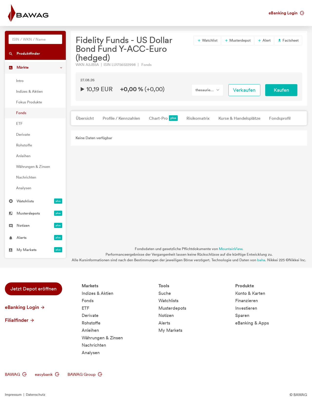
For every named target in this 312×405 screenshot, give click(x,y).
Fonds (21, 113)
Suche (164, 293)
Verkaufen (244, 90)
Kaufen (281, 90)
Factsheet (290, 40)
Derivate (23, 134)
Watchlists (168, 300)
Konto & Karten (250, 293)
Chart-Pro (158, 118)
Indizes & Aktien (29, 91)
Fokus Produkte (29, 102)
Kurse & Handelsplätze (239, 118)
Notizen (166, 315)
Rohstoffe (24, 145)
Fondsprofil (280, 118)
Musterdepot (239, 40)
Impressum (13, 394)
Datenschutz (35, 394)
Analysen (23, 188)
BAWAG (13, 374)
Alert (266, 40)
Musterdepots (172, 308)
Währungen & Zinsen (33, 166)
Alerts (164, 322)
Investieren (246, 308)
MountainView (230, 249)
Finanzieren (246, 300)
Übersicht (85, 118)
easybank (44, 374)
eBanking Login (284, 12)
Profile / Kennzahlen (121, 118)
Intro (20, 81)
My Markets (170, 330)
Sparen (242, 315)
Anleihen (23, 156)
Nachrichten (26, 177)
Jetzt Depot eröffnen (33, 289)
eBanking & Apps (252, 322)
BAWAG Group (82, 374)
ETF (19, 123)
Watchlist (209, 40)
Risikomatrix (198, 118)
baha (261, 260)
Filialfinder (17, 320)
